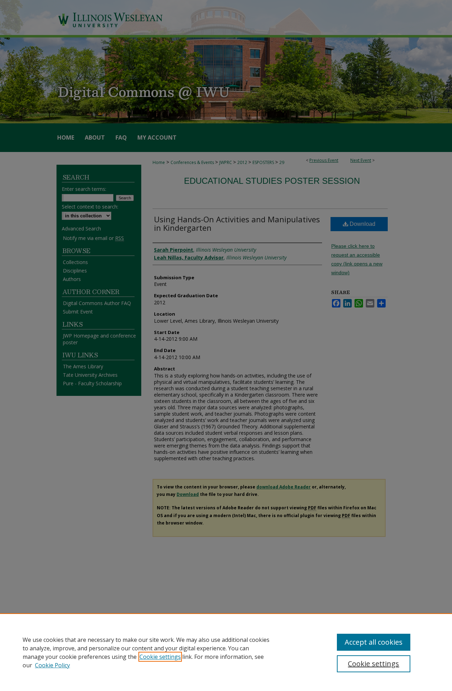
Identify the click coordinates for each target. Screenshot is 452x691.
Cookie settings (160, 657)
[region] (226, 652)
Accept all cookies (374, 642)
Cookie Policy (52, 665)
